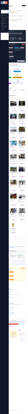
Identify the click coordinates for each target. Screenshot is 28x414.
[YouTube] (15, 7)
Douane (11, 119)
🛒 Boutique (17, 12)
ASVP (19, 172)
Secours (19, 98)
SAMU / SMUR (12, 159)
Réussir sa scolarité (17, 77)
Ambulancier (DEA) (21, 159)
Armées (13, 98)
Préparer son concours (17, 71)
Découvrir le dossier (13, 110)
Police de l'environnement (13, 172)
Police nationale (12, 106)
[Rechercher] (20, 5)
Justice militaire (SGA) (13, 228)
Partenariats (21, 337)
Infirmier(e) (11, 146)
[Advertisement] (13, 25)
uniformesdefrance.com (22, 339)
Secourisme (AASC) (12, 199)
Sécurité (10, 98)
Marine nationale (12, 132)
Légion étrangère (21, 132)
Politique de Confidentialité (13, 409)
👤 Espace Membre (11, 12)
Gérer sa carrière (17, 83)
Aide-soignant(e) (21, 146)
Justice (22, 98)
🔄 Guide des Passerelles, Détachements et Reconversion (9, 313)
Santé (16, 98)
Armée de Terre (21, 119)
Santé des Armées (12, 185)
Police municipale (21, 106)
